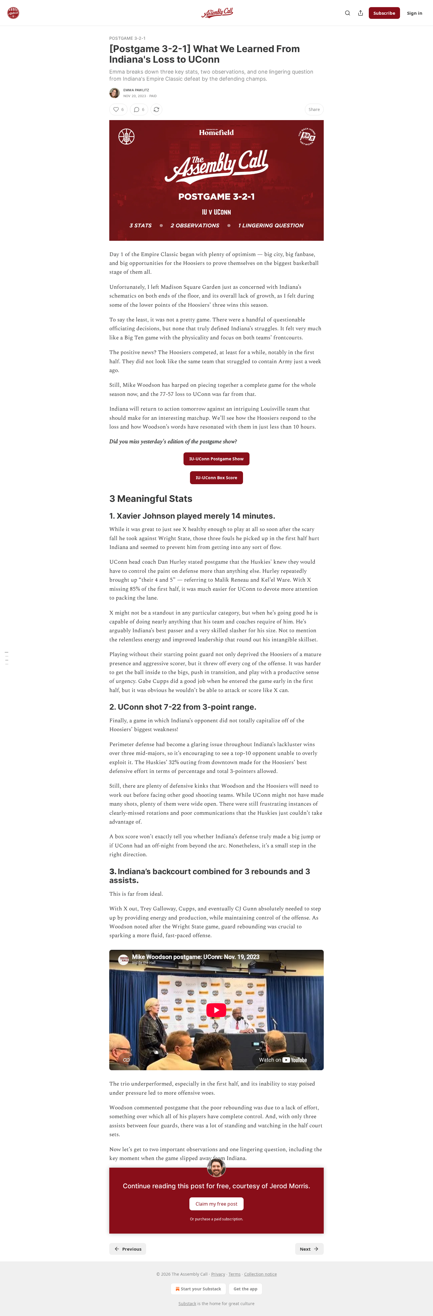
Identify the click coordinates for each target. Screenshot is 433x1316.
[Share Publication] (360, 13)
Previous (131, 1249)
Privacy (218, 1274)
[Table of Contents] (6, 658)
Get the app (245, 1289)
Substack (187, 1303)
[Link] (101, 498)
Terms (235, 1274)
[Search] (347, 13)
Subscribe (384, 13)
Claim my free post (216, 1204)
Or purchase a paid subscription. (216, 1219)
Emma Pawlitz (136, 90)
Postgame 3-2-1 (127, 38)
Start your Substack (201, 1289)
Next (305, 1249)
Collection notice (260, 1274)
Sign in (414, 13)
